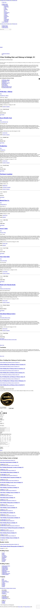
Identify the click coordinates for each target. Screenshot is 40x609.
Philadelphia (4, 557)
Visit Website (2, 114)
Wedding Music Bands (6, 571)
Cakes (5, 7)
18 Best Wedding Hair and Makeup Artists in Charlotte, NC (13, 364)
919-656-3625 (5, 132)
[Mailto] (4, 413)
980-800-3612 (5, 185)
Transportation (6, 19)
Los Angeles (4, 555)
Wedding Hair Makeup (6, 53)
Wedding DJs (4, 572)
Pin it (1, 93)
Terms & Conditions (5, 581)
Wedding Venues (5, 25)
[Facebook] (0, 413)
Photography (6, 5)
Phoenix (3, 558)
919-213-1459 (5, 300)
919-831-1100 (5, 243)
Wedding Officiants (5, 574)
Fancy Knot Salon (5, 85)
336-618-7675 (5, 215)
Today (1, 442)
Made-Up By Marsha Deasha (7, 86)
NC (2, 54)
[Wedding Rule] (20, 0)
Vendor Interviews (5, 22)
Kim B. (1, 450)
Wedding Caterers (5, 569)
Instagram (8, 106)
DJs (4, 10)
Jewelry (5, 14)
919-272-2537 (5, 328)
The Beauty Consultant (6, 82)
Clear (4, 442)
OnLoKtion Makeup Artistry (7, 87)
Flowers (5, 11)
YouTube (3, 585)
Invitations (6, 13)
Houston (3, 554)
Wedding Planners (5, 567)
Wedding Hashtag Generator (11, 588)
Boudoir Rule (4, 597)
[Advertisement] (20, 38)
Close (1, 418)
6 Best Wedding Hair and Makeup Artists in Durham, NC (12, 372)
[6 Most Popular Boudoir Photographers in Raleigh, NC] (9, 544)
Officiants (5, 15)
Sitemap (3, 586)
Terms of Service (27, 606)
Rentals (5, 18)
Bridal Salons (6, 6)
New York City (4, 556)
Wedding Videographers (6, 573)
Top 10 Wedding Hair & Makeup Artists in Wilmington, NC (13, 380)
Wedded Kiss (4, 81)
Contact (3, 582)
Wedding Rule (4, 596)
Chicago (3, 552)
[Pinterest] (6, 413)
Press (3, 579)
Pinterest (3, 584)
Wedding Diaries (5, 598)
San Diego (4, 560)
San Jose (3, 561)
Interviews (4, 592)
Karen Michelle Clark (5, 80)
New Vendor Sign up (5, 591)
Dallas (3, 553)
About (3, 578)
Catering (5, 8)
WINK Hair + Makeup (6, 79)
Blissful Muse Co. (5, 83)
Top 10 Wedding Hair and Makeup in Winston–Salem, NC (12, 376)
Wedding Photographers (6, 565)
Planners (5, 17)
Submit (1, 447)
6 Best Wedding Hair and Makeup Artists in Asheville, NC (12, 384)
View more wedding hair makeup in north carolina (8, 339)
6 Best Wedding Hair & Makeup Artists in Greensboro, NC (12, 368)
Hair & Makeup (6, 12)
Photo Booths (6, 16)
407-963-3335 (5, 160)
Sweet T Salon (4, 84)
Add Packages (4, 593)
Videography (6, 21)
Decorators (6, 9)
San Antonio (4, 559)
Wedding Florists (5, 568)
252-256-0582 (5, 271)
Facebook (4, 106)
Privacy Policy (4, 580)
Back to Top (2, 345)
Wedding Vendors (5, 26)
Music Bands (6, 20)
